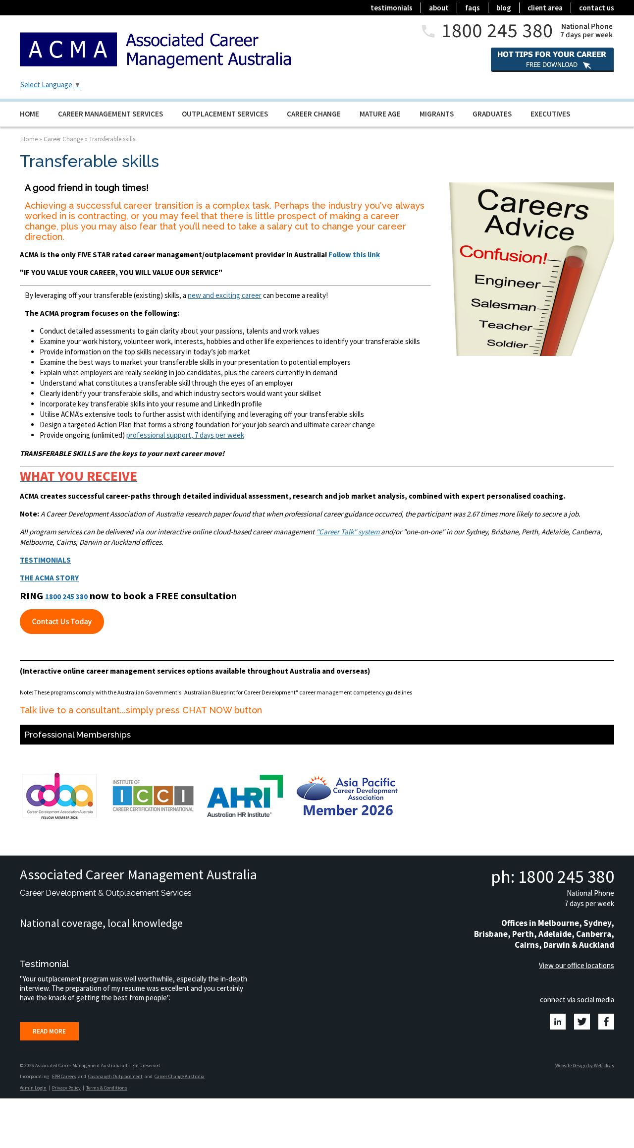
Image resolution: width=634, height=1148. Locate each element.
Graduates (492, 113)
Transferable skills (112, 139)
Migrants (437, 113)
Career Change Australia (180, 1076)
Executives (550, 113)
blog (503, 7)
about (439, 7)
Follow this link (353, 254)
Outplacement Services (225, 113)
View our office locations (576, 965)
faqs (472, 7)
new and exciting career (225, 295)
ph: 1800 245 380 (552, 876)
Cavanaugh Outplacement (115, 1076)
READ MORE (49, 1031)
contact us (596, 7)
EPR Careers (64, 1076)
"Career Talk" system (347, 531)
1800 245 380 (66, 596)
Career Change (314, 113)
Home (29, 113)
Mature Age (380, 113)
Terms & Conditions (106, 1088)
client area (545, 7)
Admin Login (33, 1088)
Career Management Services (110, 113)
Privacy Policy (66, 1088)
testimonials (391, 7)
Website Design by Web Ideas (584, 1065)
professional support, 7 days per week (185, 435)
